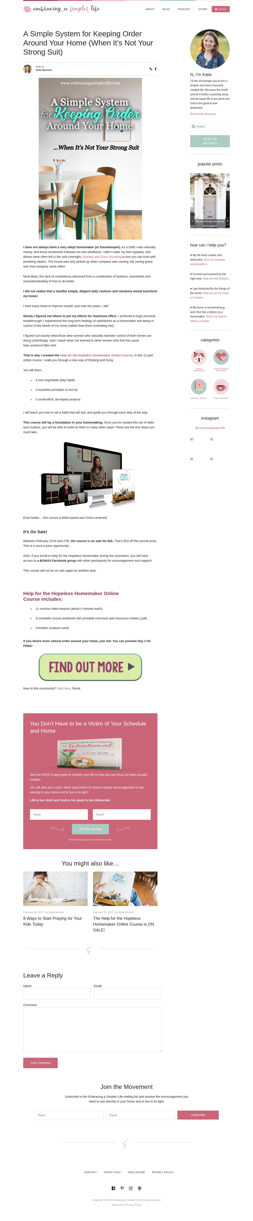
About (150, 9)
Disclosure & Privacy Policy (126, 1204)
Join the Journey (90, 829)
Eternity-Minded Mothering (221, 370)
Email (98, 986)
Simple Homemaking (198, 370)
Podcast (184, 9)
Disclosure (136, 1172)
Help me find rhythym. (216, 278)
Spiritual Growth (199, 398)
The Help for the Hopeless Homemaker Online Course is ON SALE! (123, 924)
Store (202, 9)
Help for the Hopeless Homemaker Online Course (96, 355)
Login (221, 9)
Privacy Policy (163, 1172)
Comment (30, 1005)
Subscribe (198, 1115)
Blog (166, 9)
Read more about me (203, 113)
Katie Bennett (44, 70)
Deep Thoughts (221, 398)
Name (27, 986)
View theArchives (210, 141)
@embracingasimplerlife (210, 427)
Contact (90, 1172)
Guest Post (112, 1172)
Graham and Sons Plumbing (102, 257)
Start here (64, 688)
